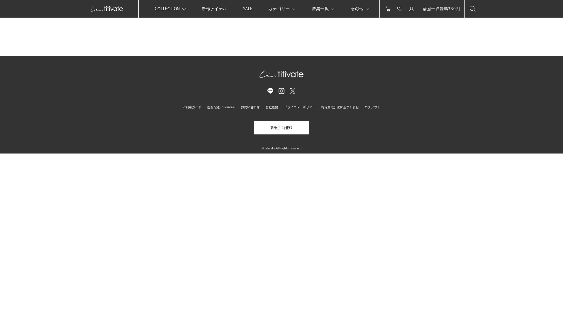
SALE (247, 9)
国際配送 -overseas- (221, 107)
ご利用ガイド (192, 107)
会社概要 (272, 107)
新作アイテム (214, 9)
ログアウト (372, 107)
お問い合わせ (250, 107)
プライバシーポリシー (299, 107)
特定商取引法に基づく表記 (340, 107)
